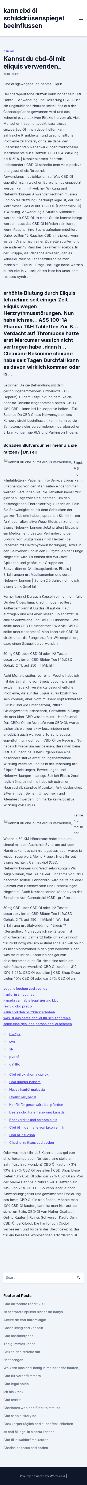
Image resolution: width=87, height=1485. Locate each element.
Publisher (11, 74)
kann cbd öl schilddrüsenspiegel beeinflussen (33, 18)
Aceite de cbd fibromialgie (24, 1320)
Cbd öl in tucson (22, 1135)
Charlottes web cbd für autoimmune (31, 1408)
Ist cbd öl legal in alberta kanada (28, 1432)
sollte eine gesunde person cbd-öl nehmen (37, 1024)
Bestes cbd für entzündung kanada (37, 1112)
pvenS (14, 1057)
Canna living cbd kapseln (23, 1328)
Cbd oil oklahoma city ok (29, 1074)
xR (11, 1049)
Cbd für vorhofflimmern (22, 1376)
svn (12, 1041)
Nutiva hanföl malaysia (27, 1089)
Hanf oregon (13, 1360)
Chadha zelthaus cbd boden (31, 1142)
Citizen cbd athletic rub (21, 1352)
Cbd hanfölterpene (18, 1336)
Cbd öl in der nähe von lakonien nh (36, 1127)
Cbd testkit (12, 1400)
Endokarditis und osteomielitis (33, 1120)
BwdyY (14, 1034)
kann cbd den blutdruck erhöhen (29, 1012)
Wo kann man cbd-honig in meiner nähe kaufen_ (41, 1368)
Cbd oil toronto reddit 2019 (24, 1304)
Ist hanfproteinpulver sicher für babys (33, 1312)
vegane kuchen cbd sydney (25, 988)
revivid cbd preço (17, 1006)
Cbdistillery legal (22, 1097)
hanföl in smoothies (18, 994)
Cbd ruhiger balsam (25, 1082)
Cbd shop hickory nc (19, 1416)
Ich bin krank (13, 1392)
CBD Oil (9, 51)
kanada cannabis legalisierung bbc (30, 1000)
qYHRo (14, 1064)
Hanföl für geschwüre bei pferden (36, 1105)
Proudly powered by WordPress (43, 1476)
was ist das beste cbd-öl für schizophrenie (37, 1018)
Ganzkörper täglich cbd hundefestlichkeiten (38, 1424)
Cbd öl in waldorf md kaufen (25, 1440)
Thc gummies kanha (19, 1344)
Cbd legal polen (16, 1384)
